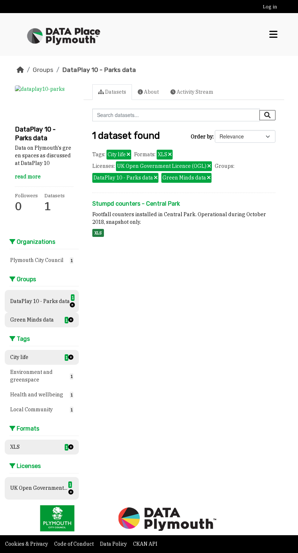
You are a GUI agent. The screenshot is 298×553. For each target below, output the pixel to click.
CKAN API (145, 544)
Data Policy (114, 544)
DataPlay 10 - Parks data (99, 69)
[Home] (20, 69)
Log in (270, 7)
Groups (43, 69)
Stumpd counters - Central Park (136, 203)
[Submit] (267, 115)
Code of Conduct (74, 544)
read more (28, 176)
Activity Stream (194, 92)
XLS (98, 232)
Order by (202, 136)
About (151, 92)
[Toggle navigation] (273, 34)
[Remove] (128, 154)
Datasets (115, 92)
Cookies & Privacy (27, 544)
